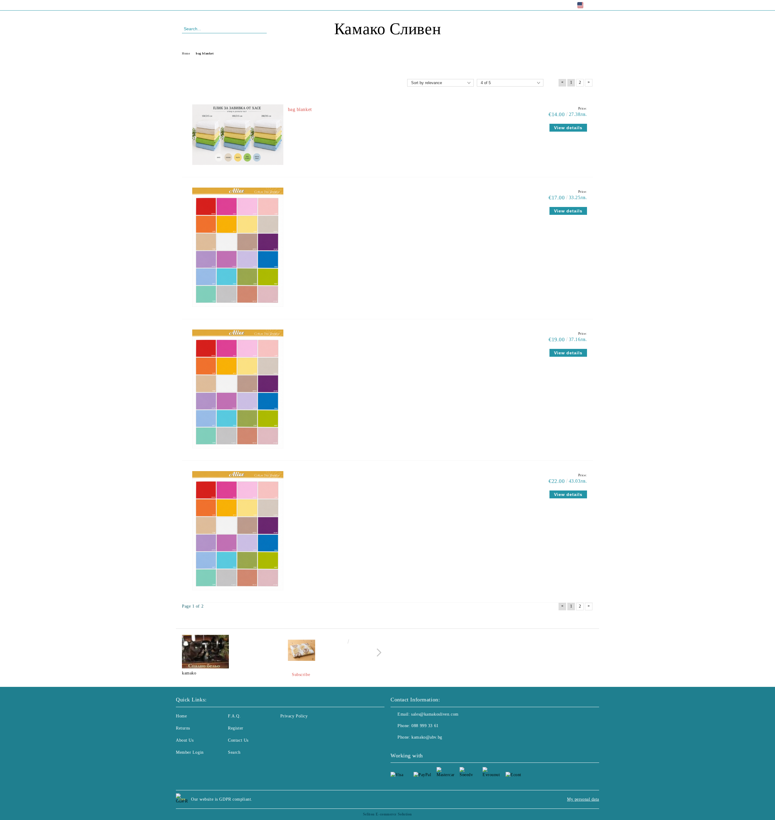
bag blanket (300, 109)
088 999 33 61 (231, 5)
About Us (184, 740)
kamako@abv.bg (426, 737)
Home (181, 716)
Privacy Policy (294, 716)
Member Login (190, 752)
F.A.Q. (234, 716)
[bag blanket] (238, 168)
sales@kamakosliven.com (434, 714)
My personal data (583, 799)
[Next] (377, 652)
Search (234, 752)
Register (235, 728)
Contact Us (238, 740)
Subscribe (301, 674)
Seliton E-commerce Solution (387, 814)
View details (568, 127)
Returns (183, 728)
